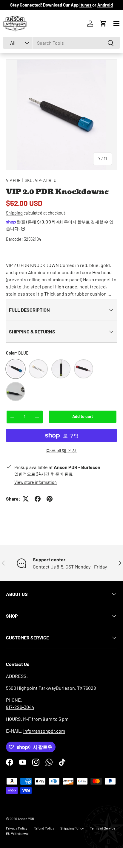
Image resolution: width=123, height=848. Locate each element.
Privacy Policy (16, 828)
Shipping (14, 212)
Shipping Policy (72, 828)
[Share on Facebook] (38, 499)
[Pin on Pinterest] (50, 499)
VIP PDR (13, 180)
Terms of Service (102, 828)
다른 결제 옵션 (61, 450)
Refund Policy (43, 828)
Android (105, 4)
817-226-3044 (20, 707)
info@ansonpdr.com (44, 731)
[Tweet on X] (26, 499)
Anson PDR (26, 818)
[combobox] (61, 43)
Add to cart (82, 416)
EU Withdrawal (17, 833)
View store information (35, 482)
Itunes (85, 4)
